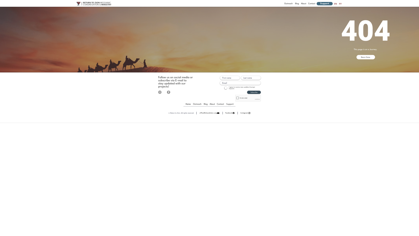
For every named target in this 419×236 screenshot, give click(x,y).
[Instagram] (159, 92)
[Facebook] (168, 92)
